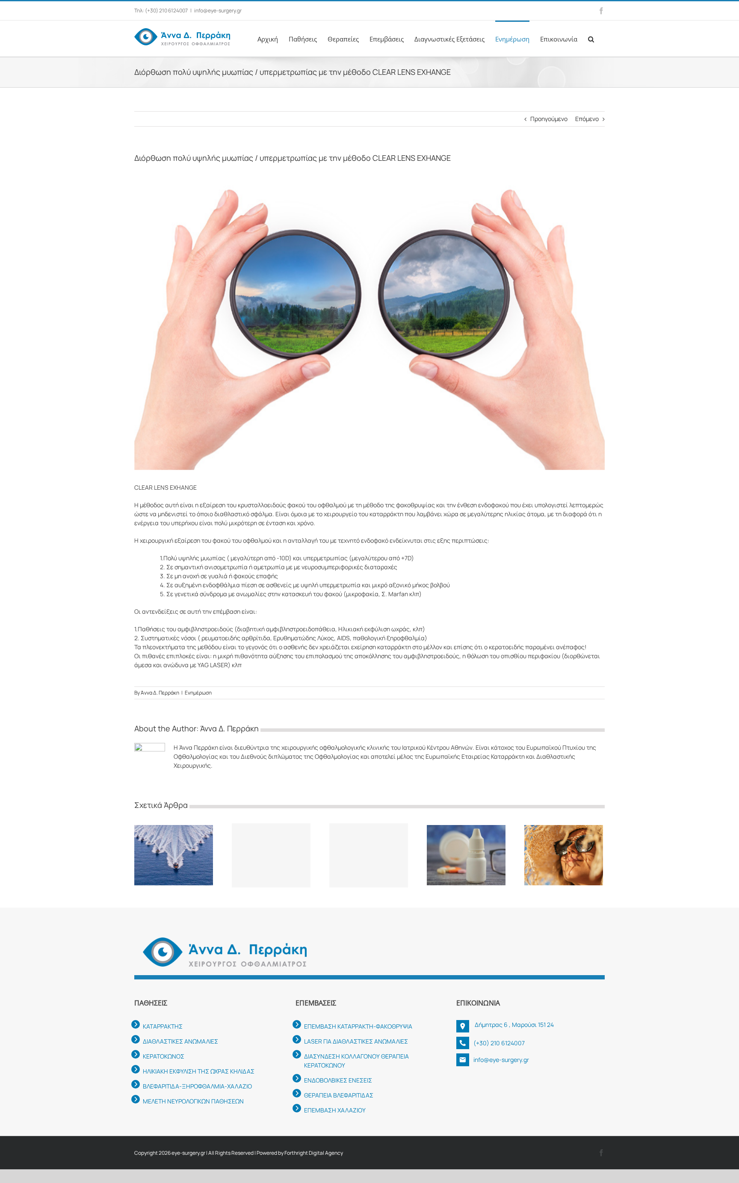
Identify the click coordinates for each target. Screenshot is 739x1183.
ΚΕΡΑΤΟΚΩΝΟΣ (163, 1056)
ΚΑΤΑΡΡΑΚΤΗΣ (163, 1026)
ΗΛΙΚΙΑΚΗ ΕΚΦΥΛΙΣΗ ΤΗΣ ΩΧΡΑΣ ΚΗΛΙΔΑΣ (198, 1071)
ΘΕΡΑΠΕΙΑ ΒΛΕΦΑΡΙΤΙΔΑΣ (338, 1095)
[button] (591, 38)
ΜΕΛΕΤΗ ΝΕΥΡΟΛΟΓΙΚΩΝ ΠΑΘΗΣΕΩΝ (193, 1101)
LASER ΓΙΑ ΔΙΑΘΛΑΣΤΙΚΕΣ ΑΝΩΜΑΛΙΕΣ (356, 1041)
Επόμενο (587, 119)
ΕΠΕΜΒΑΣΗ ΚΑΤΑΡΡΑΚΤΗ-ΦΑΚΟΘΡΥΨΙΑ (358, 1026)
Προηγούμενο (549, 119)
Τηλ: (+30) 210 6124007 (161, 10)
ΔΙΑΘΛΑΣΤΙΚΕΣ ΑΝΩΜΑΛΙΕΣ (180, 1041)
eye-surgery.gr (188, 1152)
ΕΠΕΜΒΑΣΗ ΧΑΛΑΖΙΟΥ (335, 1110)
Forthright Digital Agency (313, 1152)
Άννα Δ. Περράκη (160, 692)
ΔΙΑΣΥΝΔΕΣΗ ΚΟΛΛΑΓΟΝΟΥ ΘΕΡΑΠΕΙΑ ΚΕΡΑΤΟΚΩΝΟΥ (356, 1060)
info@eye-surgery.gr (218, 10)
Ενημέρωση (198, 692)
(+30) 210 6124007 (499, 1043)
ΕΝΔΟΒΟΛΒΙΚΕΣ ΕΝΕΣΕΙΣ (338, 1080)
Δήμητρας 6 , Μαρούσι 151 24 (513, 1024)
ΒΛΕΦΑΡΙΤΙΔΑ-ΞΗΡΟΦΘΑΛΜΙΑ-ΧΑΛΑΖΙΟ (197, 1086)
